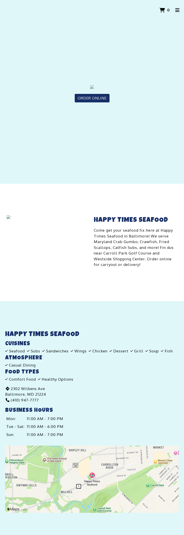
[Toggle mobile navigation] (177, 10)
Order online (159, 259)
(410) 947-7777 (25, 400)
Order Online (92, 98)
